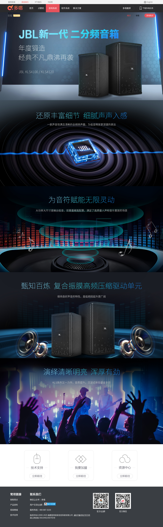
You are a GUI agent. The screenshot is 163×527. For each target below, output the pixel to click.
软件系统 (65, 8)
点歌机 (41, 8)
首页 (31, 8)
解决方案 (77, 8)
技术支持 (14, 515)
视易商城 (14, 510)
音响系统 (53, 8)
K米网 (50, 2)
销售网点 (14, 500)
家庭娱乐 (25, 2)
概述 (129, 15)
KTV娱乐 (38, 2)
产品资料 (14, 505)
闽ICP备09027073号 (81, 515)
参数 (137, 15)
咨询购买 (149, 15)
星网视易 (11, 2)
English (150, 2)
